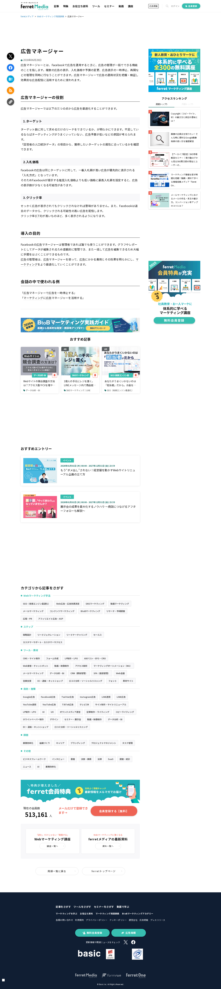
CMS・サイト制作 (31, 658)
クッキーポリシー (118, 919)
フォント (112, 680)
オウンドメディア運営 (70, 711)
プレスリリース (157, 919)
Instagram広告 (87, 696)
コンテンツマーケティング (62, 611)
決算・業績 (86, 759)
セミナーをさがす (104, 906)
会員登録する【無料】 (114, 811)
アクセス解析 (81, 665)
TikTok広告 (67, 704)
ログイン (175, 6)
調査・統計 (125, 759)
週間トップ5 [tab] (161, 104)
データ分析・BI (39, 375)
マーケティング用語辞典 (107, 913)
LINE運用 (106, 696)
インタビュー (58, 759)
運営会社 (133, 919)
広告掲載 (153, 5)
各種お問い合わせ (64, 919)
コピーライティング (125, 711)
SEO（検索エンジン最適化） (121, 375)
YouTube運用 (29, 704)
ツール (96, 6)
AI (38, 766)
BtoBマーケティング (90, 611)
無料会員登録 (94, 932)
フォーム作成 (52, 658)
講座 (130, 6)
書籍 (73, 759)
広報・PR (27, 618)
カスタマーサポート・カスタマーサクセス (42, 642)
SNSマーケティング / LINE (78, 390)
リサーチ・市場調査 (115, 611)
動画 (121, 6)
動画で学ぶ (123, 906)
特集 (65, 6)
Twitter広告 (67, 696)
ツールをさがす (82, 906)
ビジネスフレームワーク (34, 759)
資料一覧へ (108, 846)
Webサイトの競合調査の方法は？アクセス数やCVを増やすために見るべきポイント (39, 383)
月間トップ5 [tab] (187, 104)
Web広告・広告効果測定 (67, 603)
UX (52, 711)
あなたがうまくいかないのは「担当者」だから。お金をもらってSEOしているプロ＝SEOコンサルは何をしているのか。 (120, 383)
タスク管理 (127, 742)
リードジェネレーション (48, 634)
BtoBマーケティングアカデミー (137, 913)
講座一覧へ (52, 846)
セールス (97, 634)
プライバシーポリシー (96, 919)
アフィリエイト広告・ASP (50, 618)
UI (43, 711)
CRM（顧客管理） (78, 673)
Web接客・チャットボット (35, 665)
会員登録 (192, 5)
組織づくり (45, 742)
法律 (100, 759)
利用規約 (79, 919)
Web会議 (120, 673)
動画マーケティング (119, 603)
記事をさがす (63, 906)
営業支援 (27, 680)
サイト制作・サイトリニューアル (110, 704)
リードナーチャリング (76, 634)
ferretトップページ (104, 871)
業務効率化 (28, 742)
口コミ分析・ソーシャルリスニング (85, 680)
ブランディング (78, 742)
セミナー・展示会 (72, 719)
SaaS (110, 759)
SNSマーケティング (80, 375)
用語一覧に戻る (57, 871)
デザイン (54, 719)
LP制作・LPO (71, 658)
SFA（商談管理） (102, 673)
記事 (56, 6)
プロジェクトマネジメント (103, 742)
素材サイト (128, 680)
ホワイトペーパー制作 (33, 719)
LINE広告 (121, 696)
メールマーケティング (33, 611)
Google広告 (29, 696)
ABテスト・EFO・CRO (95, 658)
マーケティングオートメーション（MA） (113, 665)
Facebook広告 (48, 696)
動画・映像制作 (61, 665)
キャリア (60, 742)
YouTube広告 (49, 704)
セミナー (109, 6)
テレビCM (84, 704)
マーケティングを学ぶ (66, 913)
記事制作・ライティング (98, 711)
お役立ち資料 (80, 6)
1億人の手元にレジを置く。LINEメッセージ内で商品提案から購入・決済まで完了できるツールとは (80, 383)
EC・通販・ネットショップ (50, 680)
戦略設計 (27, 634)
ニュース (27, 766)
